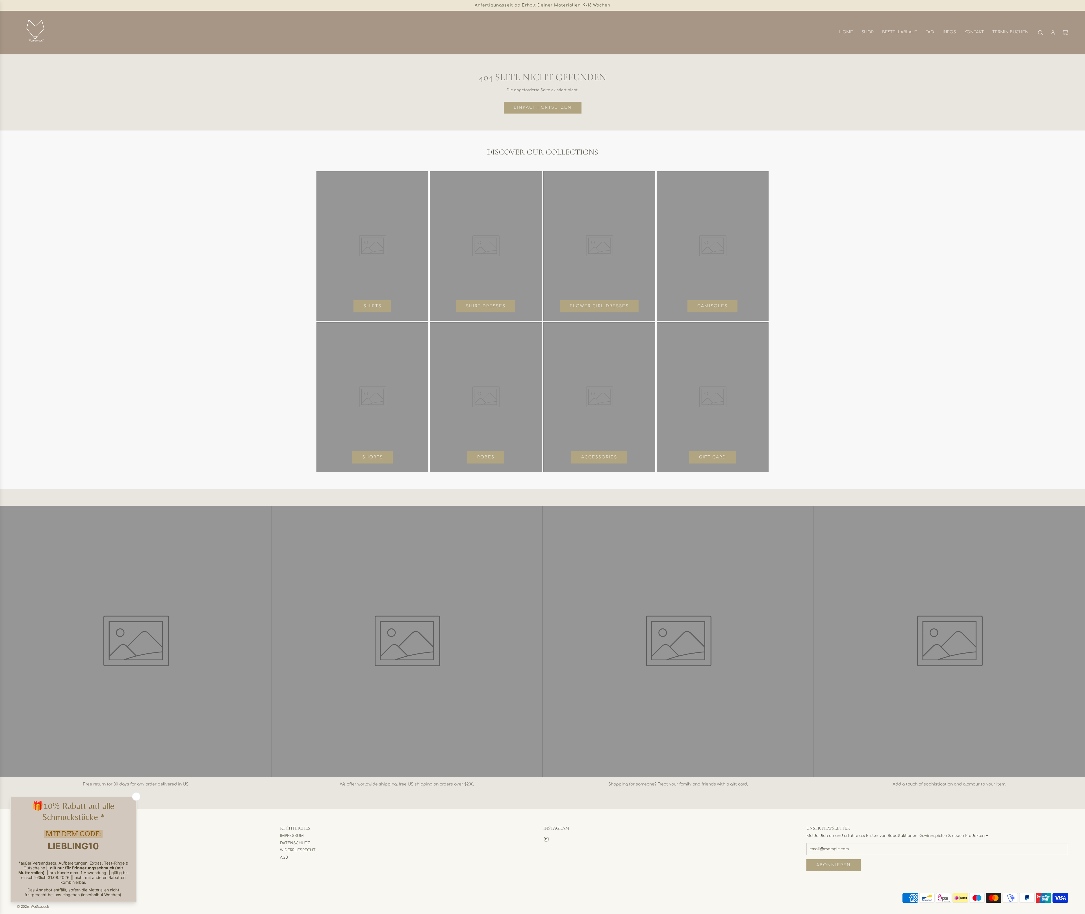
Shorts (372, 457)
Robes (485, 457)
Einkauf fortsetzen (543, 107)
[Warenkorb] (1065, 32)
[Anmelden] (1053, 32)
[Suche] (1040, 32)
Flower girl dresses (599, 306)
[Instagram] (546, 839)
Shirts (372, 306)
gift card (712, 457)
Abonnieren (833, 865)
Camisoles (712, 306)
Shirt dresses (485, 306)
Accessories (599, 457)
